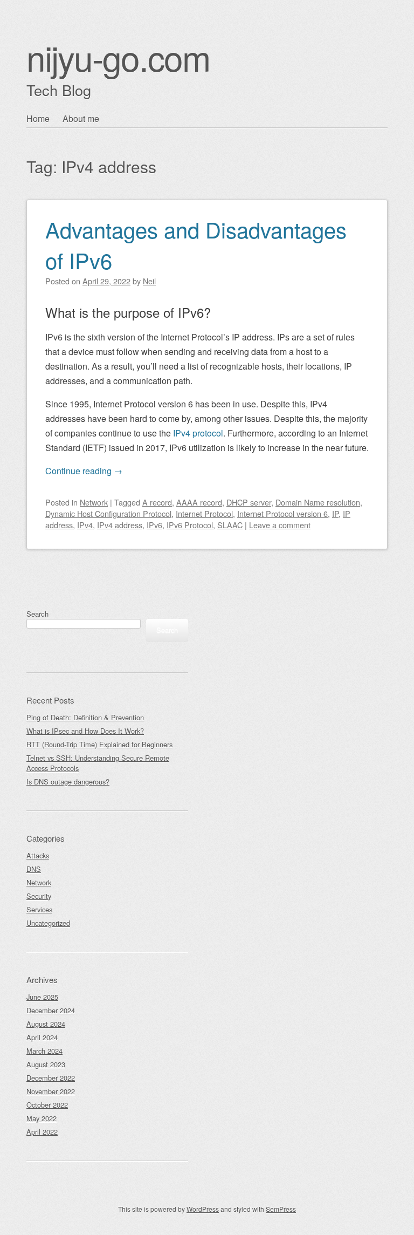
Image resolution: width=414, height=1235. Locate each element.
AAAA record (199, 502)
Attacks (37, 855)
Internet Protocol (204, 513)
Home (38, 118)
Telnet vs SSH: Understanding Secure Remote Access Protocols (97, 763)
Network (94, 502)
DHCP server (248, 502)
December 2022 (50, 1078)
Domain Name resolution (317, 502)
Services (39, 909)
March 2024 (44, 1051)
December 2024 (50, 1010)
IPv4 (85, 524)
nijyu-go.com (118, 56)
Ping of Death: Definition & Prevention (85, 717)
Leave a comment (279, 524)
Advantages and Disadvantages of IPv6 (196, 244)
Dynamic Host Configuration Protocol (108, 513)
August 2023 (45, 1064)
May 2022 (41, 1118)
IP (335, 513)
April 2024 (42, 1037)
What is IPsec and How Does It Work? (85, 731)
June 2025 (42, 997)
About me (81, 118)
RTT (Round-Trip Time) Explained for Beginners (99, 744)
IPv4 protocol (198, 433)
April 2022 (42, 1132)
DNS (33, 869)
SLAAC (230, 524)
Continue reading (83, 471)
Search (37, 614)
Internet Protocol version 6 (282, 513)
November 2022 (50, 1091)
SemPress (281, 1208)
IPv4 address (119, 524)
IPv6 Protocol (190, 524)
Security (38, 896)
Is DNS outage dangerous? (67, 781)
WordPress (203, 1208)
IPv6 (154, 524)
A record (157, 502)
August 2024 (45, 1024)
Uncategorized (48, 923)
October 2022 (47, 1105)
